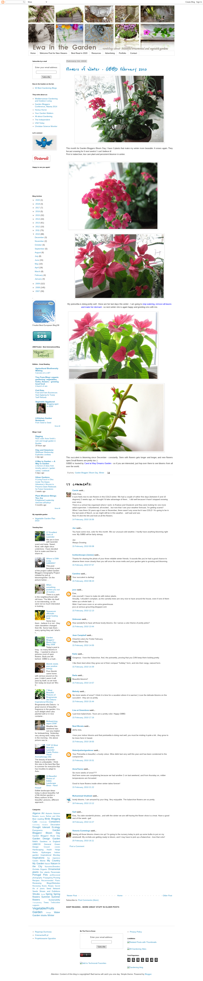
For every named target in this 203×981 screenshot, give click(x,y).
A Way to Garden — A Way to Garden (45, 462)
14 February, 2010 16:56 (83, 519)
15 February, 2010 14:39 (83, 667)
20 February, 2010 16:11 (83, 840)
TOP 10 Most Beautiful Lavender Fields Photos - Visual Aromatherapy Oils (47, 751)
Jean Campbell (79, 635)
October (38, 245)
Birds (47, 819)
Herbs (35, 852)
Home (33, 53)
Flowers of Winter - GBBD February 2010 (106, 69)
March (38, 271)
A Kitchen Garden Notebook (43, 419)
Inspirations (38, 858)
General (47, 844)
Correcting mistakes (40, 825)
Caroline (76, 574)
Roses (51, 886)
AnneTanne (77, 769)
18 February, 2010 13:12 (83, 803)
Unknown (76, 619)
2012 (37, 226)
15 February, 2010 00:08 (83, 546)
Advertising (110, 53)
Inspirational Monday (50, 855)
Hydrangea (46, 852)
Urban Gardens (42, 477)
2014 (37, 219)
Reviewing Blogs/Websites (46, 883)
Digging (39, 436)
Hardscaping (38, 849)
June (37, 260)
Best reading (38, 819)
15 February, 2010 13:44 (83, 626)
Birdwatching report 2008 (51, 722)
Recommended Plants (50, 881)
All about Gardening (43, 116)
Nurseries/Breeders (52, 867)
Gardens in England (50, 841)
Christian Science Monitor (46, 126)
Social (43, 894)
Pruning (56, 878)
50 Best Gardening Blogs (46, 88)
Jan (74, 528)
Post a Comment (77, 846)
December (39, 237)
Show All (57, 426)
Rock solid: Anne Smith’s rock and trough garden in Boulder (45, 441)
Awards (42, 816)
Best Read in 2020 (79, 53)
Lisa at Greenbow (80, 710)
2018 (37, 204)
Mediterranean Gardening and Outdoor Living (46, 100)
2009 (37, 283)
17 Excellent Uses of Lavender (51, 534)
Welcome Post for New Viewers (53, 53)
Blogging (55, 819)
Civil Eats (39, 390)
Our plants (45, 872)
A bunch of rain (41, 386)
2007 (37, 291)
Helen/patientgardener (82, 750)
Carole (75, 490)
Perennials (55, 872)
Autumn (49, 813)
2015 (37, 215)
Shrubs (36, 894)
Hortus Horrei (41, 110)
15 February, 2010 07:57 (83, 565)
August (38, 252)
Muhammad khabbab (82, 796)
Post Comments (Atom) (88, 900)
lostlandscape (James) (83, 555)
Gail (74, 812)
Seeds (35, 891)
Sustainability (54, 900)
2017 (37, 208)
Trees (46, 902)
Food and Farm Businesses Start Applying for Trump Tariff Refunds (46, 395)
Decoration (55, 824)
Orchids (35, 869)
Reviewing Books (39, 886)
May (37, 264)
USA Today (39, 123)
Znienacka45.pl (41, 935)
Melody (75, 691)
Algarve (36, 813)
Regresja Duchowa (43, 932)
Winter (101, 473)
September (40, 249)
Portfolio (122, 53)
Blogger (148, 974)
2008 (37, 287)
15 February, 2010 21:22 (83, 787)
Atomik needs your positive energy (52, 666)
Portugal (36, 875)
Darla (74, 675)
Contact (133, 53)
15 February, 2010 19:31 (83, 760)
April (37, 267)
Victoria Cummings (81, 831)
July (37, 256)
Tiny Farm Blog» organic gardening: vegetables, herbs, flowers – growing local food (47, 380)
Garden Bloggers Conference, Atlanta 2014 (46, 105)
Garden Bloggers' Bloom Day (86, 473)
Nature (47, 864)
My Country (53, 860)
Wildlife (44, 915)
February (39, 275)
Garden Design (41, 838)
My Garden (38, 863)
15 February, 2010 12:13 (83, 610)
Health (49, 850)
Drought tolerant (41, 827)
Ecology (56, 827)
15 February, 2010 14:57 (83, 683)
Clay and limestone (44, 450)
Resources (96, 53)
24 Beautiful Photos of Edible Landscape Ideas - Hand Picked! (46, 782)
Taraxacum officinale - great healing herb (52, 614)
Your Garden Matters (44, 113)
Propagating (48, 878)
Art (42, 813)
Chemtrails (43, 822)
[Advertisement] (119, 871)
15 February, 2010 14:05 (83, 645)
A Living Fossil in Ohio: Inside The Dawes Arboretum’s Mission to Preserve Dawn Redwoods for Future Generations (45, 484)
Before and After (53, 816)
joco (74, 590)
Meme (42, 861)
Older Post (167, 895)
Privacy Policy (136, 932)
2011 (37, 230)
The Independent (42, 120)
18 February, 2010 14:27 (83, 822)
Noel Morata (78, 726)
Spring (49, 894)
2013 (37, 223)
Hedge (57, 850)
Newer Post (72, 895)
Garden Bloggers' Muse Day (46, 836)
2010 (37, 234)
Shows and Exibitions (49, 891)
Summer (45, 897)
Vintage (48, 912)
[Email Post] (108, 473)
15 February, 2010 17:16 (83, 717)
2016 (37, 211)
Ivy (48, 858)
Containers (54, 821)
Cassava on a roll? (42, 373)
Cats (34, 821)
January (38, 279)
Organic (43, 869)
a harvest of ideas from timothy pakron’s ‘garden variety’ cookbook (45, 468)
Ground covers (52, 847)
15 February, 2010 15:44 (83, 701)
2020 (37, 200)
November (39, 241)
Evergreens (37, 830)
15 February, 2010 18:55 (83, 741)
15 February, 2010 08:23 (83, 581)
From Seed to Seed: (43, 423)
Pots (45, 875)
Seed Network (53, 888)
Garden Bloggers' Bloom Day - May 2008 (51, 641)
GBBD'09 (36, 844)
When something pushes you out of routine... (53, 588)
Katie (74, 654)
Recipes (35, 880)
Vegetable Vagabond (45, 402)
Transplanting (37, 902)
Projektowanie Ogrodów (45, 938)
